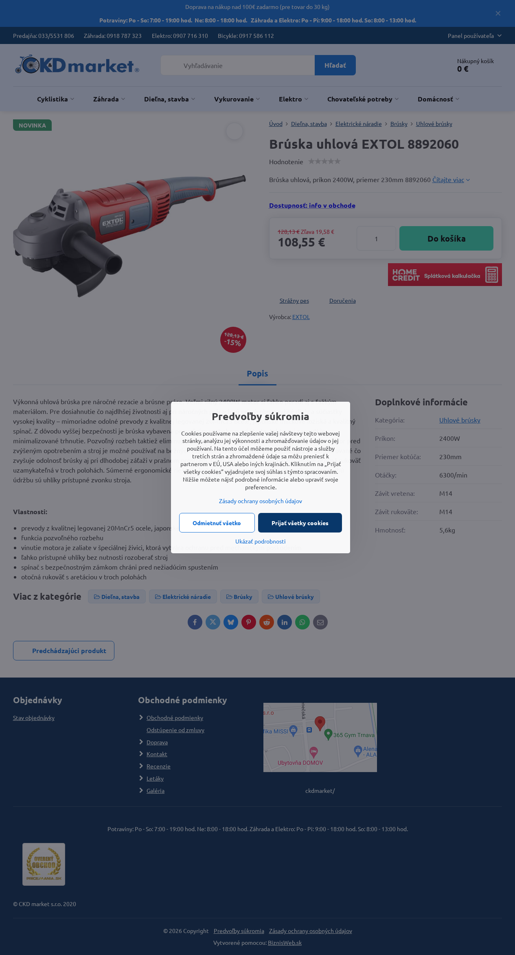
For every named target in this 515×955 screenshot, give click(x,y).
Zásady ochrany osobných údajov (260, 500)
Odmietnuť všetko (217, 522)
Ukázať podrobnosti (260, 541)
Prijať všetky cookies (300, 522)
